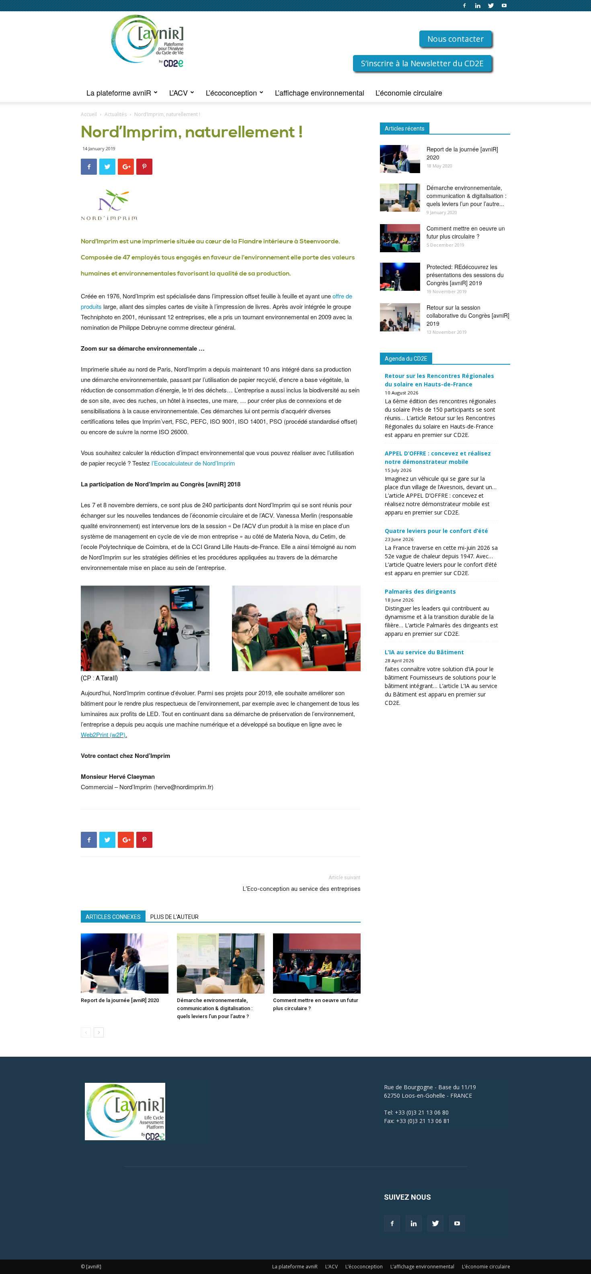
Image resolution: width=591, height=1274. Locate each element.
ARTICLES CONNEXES (113, 917)
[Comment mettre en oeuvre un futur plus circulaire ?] (317, 963)
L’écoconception (231, 92)
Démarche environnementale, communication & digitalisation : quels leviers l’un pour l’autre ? (214, 1008)
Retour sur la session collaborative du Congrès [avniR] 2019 (468, 315)
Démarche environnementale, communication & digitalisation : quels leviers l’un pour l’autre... (467, 196)
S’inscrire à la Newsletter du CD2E (422, 63)
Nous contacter (455, 38)
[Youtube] (504, 5)
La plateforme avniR (118, 92)
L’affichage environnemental (319, 92)
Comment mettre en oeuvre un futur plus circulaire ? (466, 232)
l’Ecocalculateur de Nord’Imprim (193, 463)
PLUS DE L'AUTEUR (174, 917)
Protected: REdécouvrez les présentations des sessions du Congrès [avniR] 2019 (465, 275)
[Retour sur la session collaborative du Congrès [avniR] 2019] (400, 317)
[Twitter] (491, 5)
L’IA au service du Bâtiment (424, 652)
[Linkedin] (478, 5)
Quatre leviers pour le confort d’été (436, 531)
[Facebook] (464, 5)
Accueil (89, 114)
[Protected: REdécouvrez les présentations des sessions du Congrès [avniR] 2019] (400, 277)
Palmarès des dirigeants (420, 591)
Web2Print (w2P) (103, 734)
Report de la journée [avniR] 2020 (120, 1000)
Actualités (116, 114)
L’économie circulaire (409, 92)
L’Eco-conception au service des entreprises (302, 888)
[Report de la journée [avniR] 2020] (124, 963)
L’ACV (178, 92)
